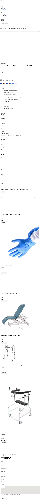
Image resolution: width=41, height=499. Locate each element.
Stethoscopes (3, 463)
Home (1, 28)
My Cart (2, 481)
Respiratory (2, 466)
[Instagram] (2, 457)
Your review (3, 157)
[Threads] (10, 457)
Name (2, 178)
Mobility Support (3, 464)
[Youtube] (7, 457)
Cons (2, 174)
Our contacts (3, 474)
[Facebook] (4, 457)
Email (2, 183)
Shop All (4, 28)
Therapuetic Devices (4, 468)
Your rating (3, 139)
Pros (1, 169)
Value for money (3, 142)
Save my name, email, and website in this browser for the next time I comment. (14, 189)
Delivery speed (3, 152)
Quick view (4, 432)
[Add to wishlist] (7, 432)
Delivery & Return (3, 476)
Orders (2, 482)
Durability (2, 147)
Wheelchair (2, 461)
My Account (2, 479)
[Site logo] (5, 12)
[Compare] (2, 432)
